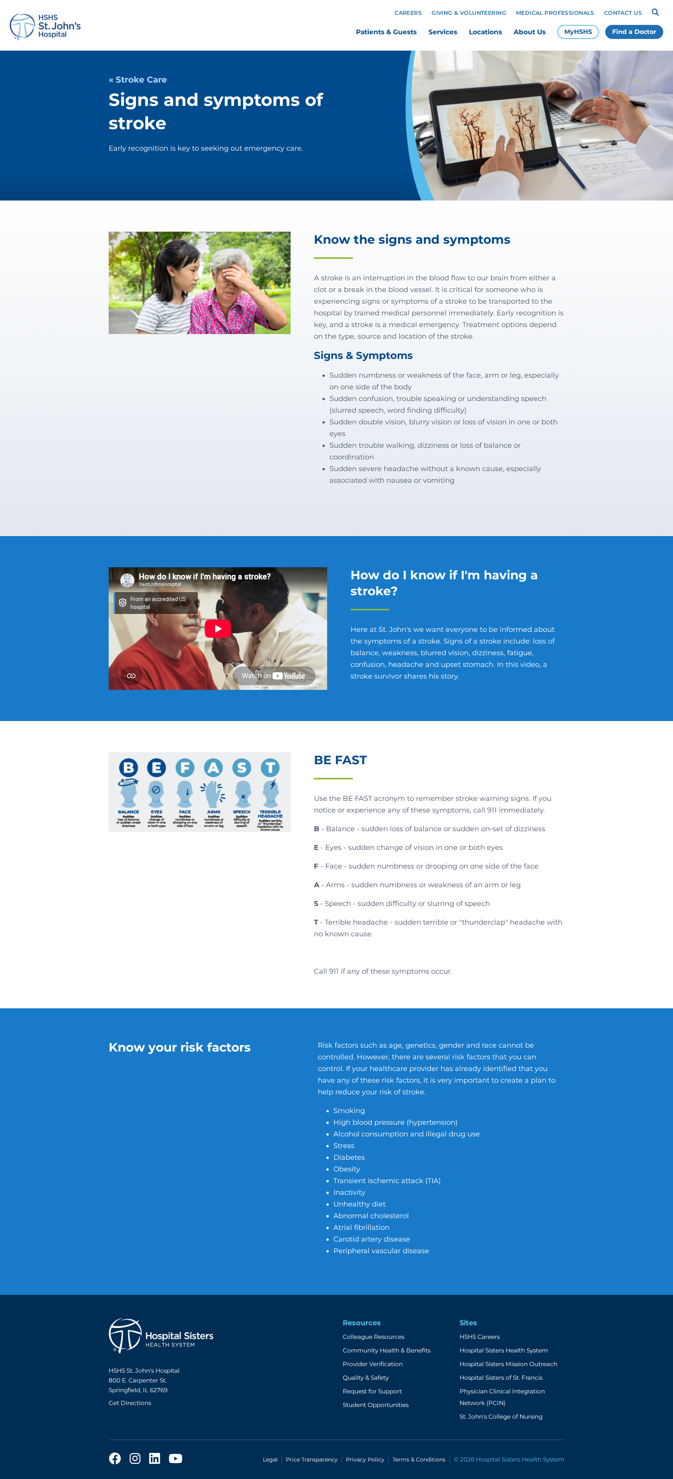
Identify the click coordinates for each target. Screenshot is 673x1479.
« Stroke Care (138, 79)
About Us (530, 32)
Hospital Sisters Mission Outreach (508, 1364)
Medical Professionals (555, 12)
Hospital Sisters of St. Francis (501, 1377)
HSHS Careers (480, 1336)
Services (442, 32)
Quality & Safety (366, 1377)
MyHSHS (578, 31)
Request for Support (372, 1391)
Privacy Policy (365, 1459)
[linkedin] (154, 1459)
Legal (270, 1459)
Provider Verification (373, 1364)
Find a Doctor (634, 31)
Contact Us (623, 12)
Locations (485, 32)
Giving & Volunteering (469, 12)
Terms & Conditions (419, 1459)
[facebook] (115, 1459)
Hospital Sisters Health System (504, 1350)
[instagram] (135, 1459)
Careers (408, 12)
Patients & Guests (386, 32)
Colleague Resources (373, 1336)
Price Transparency (312, 1459)
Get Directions (130, 1403)
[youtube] (175, 1459)
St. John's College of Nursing (501, 1416)
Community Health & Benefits (386, 1350)
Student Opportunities (376, 1405)
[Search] (655, 12)
